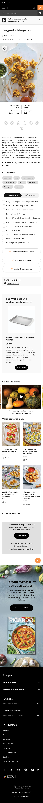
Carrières (6, 757)
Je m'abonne (23, 608)
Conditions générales (21, 796)
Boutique (6, 735)
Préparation (30, 195)
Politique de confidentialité (21, 792)
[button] (40, 7)
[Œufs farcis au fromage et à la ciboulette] (32, 434)
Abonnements (8, 744)
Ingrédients (12, 195)
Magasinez (21, 368)
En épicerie (7, 748)
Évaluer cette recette (24, 39)
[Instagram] (19, 769)
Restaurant (7, 739)
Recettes (6, 730)
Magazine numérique (10, 761)
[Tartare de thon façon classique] (11, 434)
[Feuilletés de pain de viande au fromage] (11, 477)
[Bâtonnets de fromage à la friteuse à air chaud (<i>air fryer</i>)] (32, 477)
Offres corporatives (10, 753)
